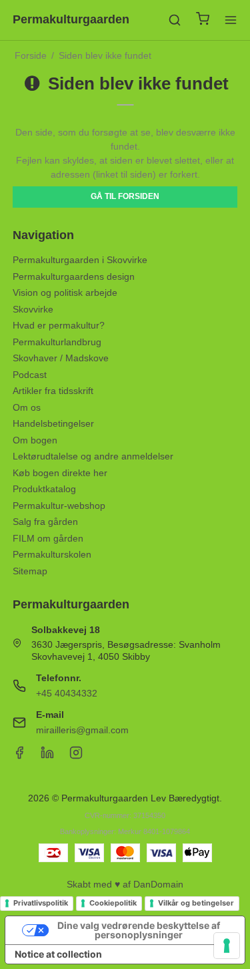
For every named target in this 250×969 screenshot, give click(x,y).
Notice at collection (58, 954)
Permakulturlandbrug (57, 342)
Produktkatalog (44, 488)
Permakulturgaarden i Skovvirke (80, 259)
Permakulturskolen (52, 554)
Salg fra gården (45, 521)
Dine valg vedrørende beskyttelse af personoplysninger (138, 930)
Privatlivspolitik (40, 903)
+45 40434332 (66, 693)
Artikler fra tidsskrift (53, 390)
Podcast (30, 374)
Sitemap (30, 571)
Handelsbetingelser (53, 423)
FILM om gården (48, 538)
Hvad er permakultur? (59, 325)
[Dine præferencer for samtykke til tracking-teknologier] (226, 945)
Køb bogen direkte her (60, 472)
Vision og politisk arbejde (65, 292)
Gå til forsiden (125, 196)
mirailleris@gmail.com (82, 730)
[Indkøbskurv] (202, 20)
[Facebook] (19, 756)
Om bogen (35, 440)
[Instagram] (76, 756)
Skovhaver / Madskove (61, 358)
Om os (27, 407)
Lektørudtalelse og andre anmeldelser (93, 456)
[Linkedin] (47, 756)
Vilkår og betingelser (196, 903)
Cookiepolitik (113, 903)
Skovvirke (33, 309)
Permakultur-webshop (59, 505)
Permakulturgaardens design (74, 276)
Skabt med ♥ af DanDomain (125, 884)
